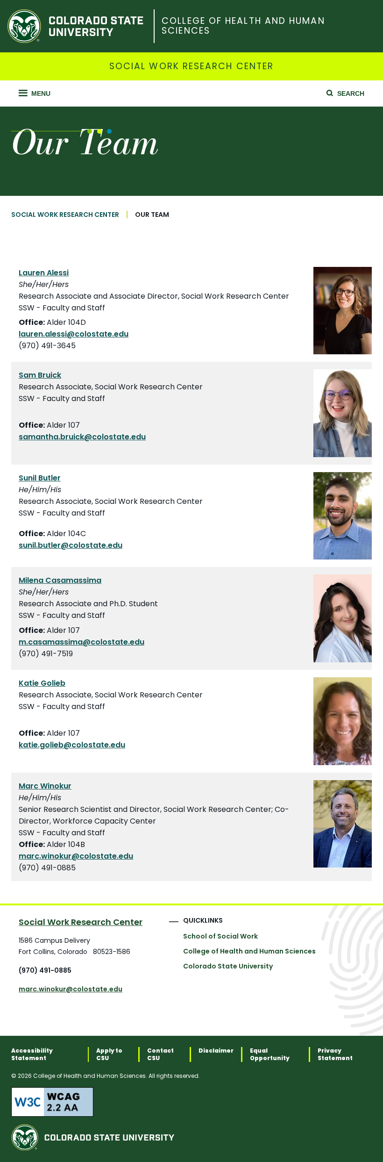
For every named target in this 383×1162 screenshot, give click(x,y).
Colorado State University (228, 966)
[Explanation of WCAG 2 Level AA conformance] (191, 1101)
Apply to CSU (109, 1054)
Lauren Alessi (44, 272)
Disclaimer (216, 1050)
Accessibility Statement (32, 1054)
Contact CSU (160, 1054)
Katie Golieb (42, 683)
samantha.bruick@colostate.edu (82, 436)
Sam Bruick (40, 375)
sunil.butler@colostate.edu (70, 545)
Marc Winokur (45, 786)
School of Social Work (220, 936)
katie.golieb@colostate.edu (72, 744)
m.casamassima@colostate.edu (81, 642)
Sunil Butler (40, 478)
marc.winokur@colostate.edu (76, 856)
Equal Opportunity (270, 1054)
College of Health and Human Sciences (243, 26)
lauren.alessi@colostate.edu (73, 334)
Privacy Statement (335, 1054)
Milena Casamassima (60, 580)
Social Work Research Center (191, 67)
